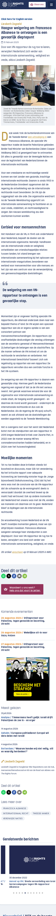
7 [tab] (30, 892)
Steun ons (39, 5)
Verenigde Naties (13, 818)
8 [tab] (33, 892)
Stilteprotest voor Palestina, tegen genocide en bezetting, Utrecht (23, 621)
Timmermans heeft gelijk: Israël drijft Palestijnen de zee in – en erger (27, 719)
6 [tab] (28, 892)
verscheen (17, 552)
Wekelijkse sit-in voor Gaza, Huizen (24, 634)
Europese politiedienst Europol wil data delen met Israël (25, 734)
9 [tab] (36, 892)
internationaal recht (16, 813)
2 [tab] (16, 892)
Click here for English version (16, 19)
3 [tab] (19, 892)
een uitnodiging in (37, 137)
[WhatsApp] (3, 576)
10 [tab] (39, 892)
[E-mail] (19, 576)
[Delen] (24, 576)
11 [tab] (42, 892)
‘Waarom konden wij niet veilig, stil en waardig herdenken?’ (27, 750)
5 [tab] (25, 892)
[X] (8, 576)
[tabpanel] (28, 867)
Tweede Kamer (41, 813)
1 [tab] (13, 892)
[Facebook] (14, 576)
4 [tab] (22, 892)
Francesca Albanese (14, 808)
